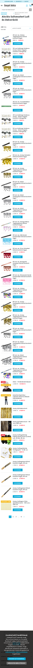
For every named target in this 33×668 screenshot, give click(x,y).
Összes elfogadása (16, 659)
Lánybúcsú (19, 1)
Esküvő (26, 1)
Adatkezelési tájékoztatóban (16, 652)
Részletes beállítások (16, 663)
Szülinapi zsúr (9, 1)
